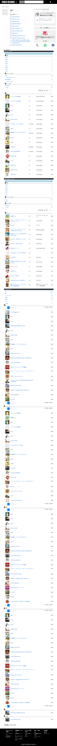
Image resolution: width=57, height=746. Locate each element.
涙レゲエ (12, 225)
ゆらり (11, 110)
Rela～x (12, 137)
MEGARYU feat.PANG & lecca (18, 38)
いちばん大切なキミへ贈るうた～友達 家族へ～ (20, 601)
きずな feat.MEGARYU (15, 151)
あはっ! (12, 114)
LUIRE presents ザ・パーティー (17, 587)
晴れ (11, 105)
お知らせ (26, 736)
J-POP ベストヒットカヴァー (16, 376)
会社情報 (45, 732)
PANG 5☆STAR (13, 170)
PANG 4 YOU (13, 165)
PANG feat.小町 (15, 21)
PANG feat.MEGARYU (17, 45)
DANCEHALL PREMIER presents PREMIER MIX (20, 358)
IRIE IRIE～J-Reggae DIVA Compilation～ (19, 390)
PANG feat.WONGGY (16, 23)
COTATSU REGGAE (14, 394)
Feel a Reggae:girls (14, 312)
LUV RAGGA (13, 257)
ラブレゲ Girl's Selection (16, 500)
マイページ (8, 737)
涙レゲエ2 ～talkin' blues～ (16, 243)
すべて (21, 2)
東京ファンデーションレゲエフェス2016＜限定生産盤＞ (18, 285)
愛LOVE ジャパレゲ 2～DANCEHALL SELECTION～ (18, 234)
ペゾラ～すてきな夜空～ (15, 96)
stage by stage (13, 119)
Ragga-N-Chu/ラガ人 (15, 353)
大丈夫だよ (12, 147)
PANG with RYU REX (16, 28)
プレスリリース (46, 733)
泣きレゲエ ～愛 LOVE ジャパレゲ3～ (18, 239)
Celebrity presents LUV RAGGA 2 (17, 280)
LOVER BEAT (13, 174)
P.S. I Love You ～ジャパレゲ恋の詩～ (18, 253)
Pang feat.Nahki (16, 16)
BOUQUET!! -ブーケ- (15, 248)
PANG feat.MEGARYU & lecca (18, 35)
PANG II (12, 142)
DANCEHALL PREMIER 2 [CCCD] (17, 326)
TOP (3, 6)
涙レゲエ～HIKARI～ (14, 275)
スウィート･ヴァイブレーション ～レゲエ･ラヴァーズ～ (18, 220)
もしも (11, 160)
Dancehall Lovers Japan (15, 385)
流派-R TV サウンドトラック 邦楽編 (18, 367)
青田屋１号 (12, 216)
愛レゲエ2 (12, 399)
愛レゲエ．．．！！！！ (15, 486)
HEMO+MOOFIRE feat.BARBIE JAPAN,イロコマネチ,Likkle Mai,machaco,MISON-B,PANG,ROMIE (21, 41)
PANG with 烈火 (15, 26)
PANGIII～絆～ (13, 156)
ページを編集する (46, 27)
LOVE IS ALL (13, 271)
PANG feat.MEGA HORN (17, 31)
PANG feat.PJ (15, 33)
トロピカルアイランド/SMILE (16, 124)
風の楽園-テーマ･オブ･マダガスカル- (17, 133)
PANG (11, 128)
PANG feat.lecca (15, 19)
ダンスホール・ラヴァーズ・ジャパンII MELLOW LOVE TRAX (18, 229)
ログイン (54, 2)
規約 (35, 732)
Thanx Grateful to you (15, 555)
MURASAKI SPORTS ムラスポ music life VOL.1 (18, 262)
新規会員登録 (8, 736)
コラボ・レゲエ (13, 266)
